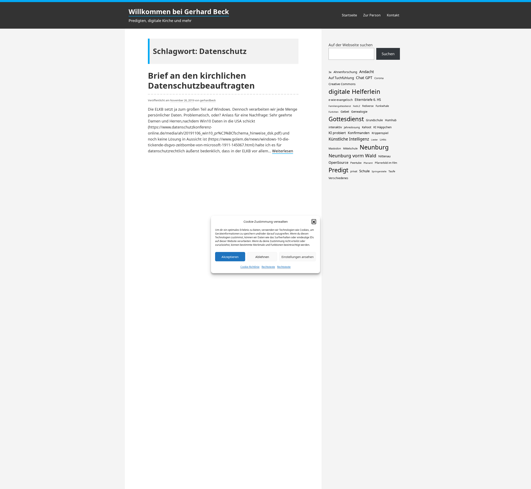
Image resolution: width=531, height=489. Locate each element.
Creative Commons (342, 84)
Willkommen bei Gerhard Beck (179, 11)
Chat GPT (364, 77)
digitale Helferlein (354, 91)
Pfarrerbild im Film (386, 163)
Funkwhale (382, 106)
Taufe (392, 171)
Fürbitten (334, 111)
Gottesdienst (346, 119)
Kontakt (393, 15)
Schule (364, 171)
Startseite (349, 15)
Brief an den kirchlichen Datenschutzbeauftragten (201, 80)
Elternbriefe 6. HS (368, 100)
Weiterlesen (282, 151)
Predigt (338, 170)
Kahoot (366, 127)
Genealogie (359, 111)
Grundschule (374, 120)
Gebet (345, 111)
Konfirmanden (359, 133)
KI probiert (337, 132)
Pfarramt (368, 162)
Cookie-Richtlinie (249, 267)
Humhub (390, 120)
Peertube (356, 163)
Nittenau (384, 156)
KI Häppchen (382, 127)
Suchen (388, 53)
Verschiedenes (338, 178)
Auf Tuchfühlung (341, 78)
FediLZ (356, 106)
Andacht (366, 71)
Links (383, 139)
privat (353, 171)
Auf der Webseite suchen (351, 44)
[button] (314, 221)
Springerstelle (379, 171)
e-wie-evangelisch (341, 100)
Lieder (374, 139)
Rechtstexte (268, 267)
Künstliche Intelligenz (349, 139)
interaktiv (335, 127)
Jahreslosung (352, 127)
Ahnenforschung (345, 72)
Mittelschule (350, 148)
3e (330, 72)
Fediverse (368, 106)
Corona (379, 78)
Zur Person (372, 15)
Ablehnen (262, 257)
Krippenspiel (380, 133)
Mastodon (335, 148)
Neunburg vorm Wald (352, 155)
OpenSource (338, 162)
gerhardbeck (208, 100)
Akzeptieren (230, 257)
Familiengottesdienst (340, 106)
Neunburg (374, 147)
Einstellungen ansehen (297, 257)
